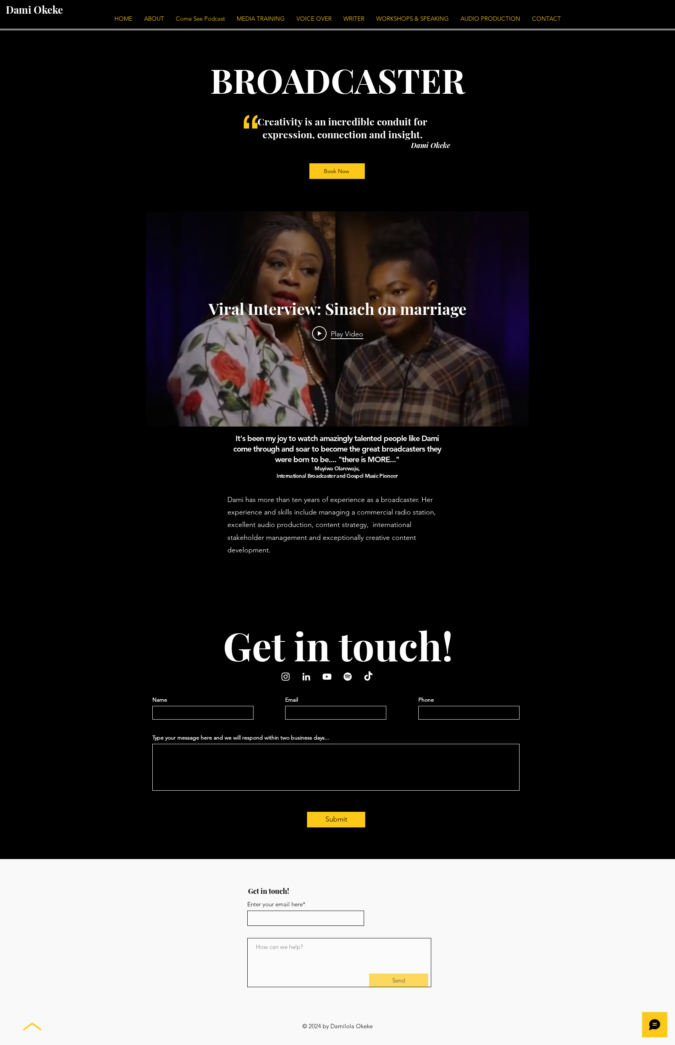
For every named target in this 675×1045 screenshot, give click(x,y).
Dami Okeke (34, 9)
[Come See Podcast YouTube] (326, 676)
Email (291, 699)
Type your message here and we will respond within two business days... (240, 737)
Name (159, 699)
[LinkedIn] (306, 676)
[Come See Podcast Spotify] (347, 676)
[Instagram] (285, 676)
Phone (426, 699)
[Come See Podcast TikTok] (368, 676)
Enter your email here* (276, 904)
